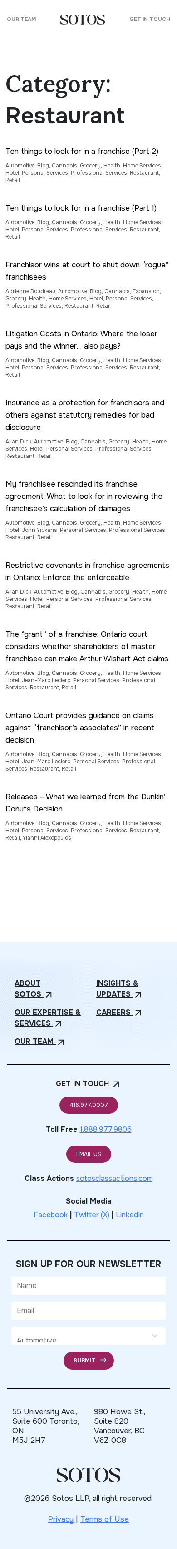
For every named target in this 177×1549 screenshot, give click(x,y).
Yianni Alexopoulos (47, 837)
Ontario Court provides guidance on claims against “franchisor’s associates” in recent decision (79, 728)
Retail (12, 180)
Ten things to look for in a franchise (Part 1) (81, 208)
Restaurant (144, 173)
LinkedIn (130, 1215)
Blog (43, 165)
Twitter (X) (91, 1215)
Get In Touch (149, 19)
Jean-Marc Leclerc (46, 680)
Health (111, 165)
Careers (119, 1013)
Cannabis (64, 165)
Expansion (146, 291)
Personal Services (45, 173)
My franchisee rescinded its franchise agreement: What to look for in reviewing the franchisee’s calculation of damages (83, 496)
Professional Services (99, 173)
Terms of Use (104, 1519)
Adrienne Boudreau (30, 291)
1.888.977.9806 (106, 1129)
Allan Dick (18, 441)
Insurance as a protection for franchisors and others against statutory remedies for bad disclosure (84, 415)
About (34, 989)
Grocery (90, 165)
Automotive (19, 165)
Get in (89, 1084)
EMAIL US (88, 1154)
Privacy (61, 1519)
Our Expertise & (48, 1018)
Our (40, 1042)
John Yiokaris (39, 530)
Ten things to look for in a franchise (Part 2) (81, 151)
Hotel (12, 173)
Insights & (119, 989)
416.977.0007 (88, 1105)
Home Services (142, 165)
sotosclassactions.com (114, 1178)
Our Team (21, 19)
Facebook (51, 1215)
